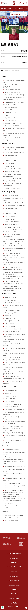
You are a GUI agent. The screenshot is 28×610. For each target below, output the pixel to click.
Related (7, 71)
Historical (15, 71)
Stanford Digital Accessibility (14, 566)
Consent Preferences (14, 580)
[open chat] (25, 607)
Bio (2, 71)
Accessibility (14, 571)
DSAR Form (14, 589)
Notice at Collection (14, 598)
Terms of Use (14, 562)
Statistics (21, 8)
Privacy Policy (14, 558)
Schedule (15, 8)
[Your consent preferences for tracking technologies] (2, 607)
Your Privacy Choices (14, 593)
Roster (9, 8)
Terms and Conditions (14, 585)
